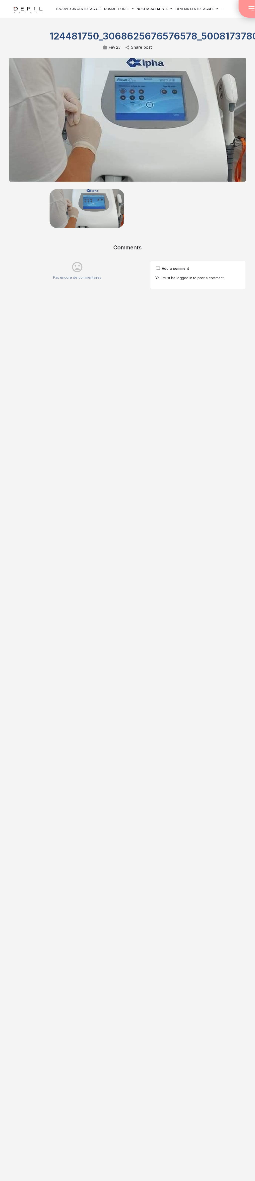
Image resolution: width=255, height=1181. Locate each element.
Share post (141, 47)
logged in (184, 278)
